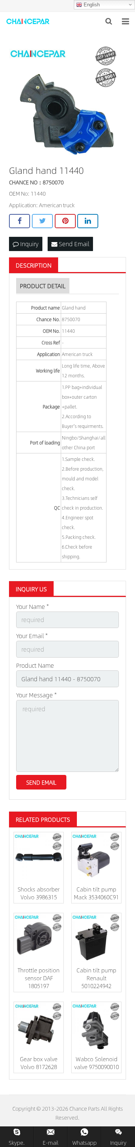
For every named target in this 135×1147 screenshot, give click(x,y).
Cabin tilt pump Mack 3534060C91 (96, 893)
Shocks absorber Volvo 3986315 (39, 893)
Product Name (35, 665)
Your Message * (36, 695)
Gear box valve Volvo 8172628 (38, 1062)
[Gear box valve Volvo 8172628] (38, 1026)
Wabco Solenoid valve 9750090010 (96, 1062)
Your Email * (32, 635)
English (91, 4)
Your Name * (32, 606)
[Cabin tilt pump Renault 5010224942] (96, 938)
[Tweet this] (42, 221)
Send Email (73, 243)
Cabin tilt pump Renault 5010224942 (96, 978)
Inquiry (29, 243)
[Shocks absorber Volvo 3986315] (38, 857)
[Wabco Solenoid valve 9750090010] (96, 1026)
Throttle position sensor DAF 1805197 (39, 978)
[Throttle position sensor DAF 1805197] (38, 938)
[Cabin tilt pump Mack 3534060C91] (96, 857)
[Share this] (19, 221)
